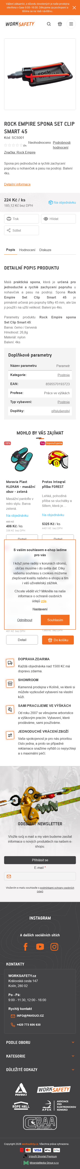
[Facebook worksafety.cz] (25, 947)
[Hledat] (48, 23)
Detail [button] (22, 539)
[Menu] (71, 24)
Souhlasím (55, 620)
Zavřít (72, 237)
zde (43, 601)
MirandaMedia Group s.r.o (44, 1162)
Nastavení (40, 609)
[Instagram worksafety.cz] (54, 947)
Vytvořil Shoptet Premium (43, 1156)
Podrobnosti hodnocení (62, 145)
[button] (22, 520)
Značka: (19, 152)
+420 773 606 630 (29, 1024)
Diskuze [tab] (45, 250)
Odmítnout (24, 620)
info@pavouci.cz (30, 1015)
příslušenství (60, 411)
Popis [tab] (10, 250)
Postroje (64, 375)
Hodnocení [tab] (27, 250)
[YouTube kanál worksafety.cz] (40, 947)
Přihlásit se (40, 860)
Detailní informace (17, 184)
